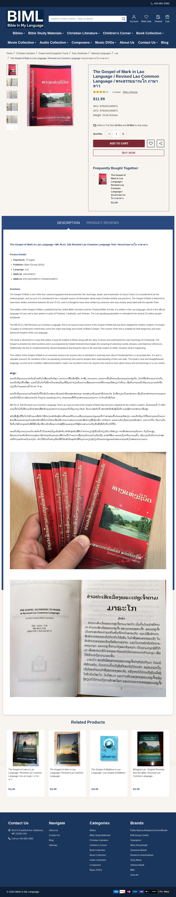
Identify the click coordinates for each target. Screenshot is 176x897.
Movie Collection (21, 42)
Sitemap (53, 845)
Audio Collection (53, 42)
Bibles (18, 33)
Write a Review (130, 92)
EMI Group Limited (139, 835)
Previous (9, 127)
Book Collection (149, 33)
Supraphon (135, 840)
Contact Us (147, 42)
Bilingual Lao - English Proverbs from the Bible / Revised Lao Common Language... (148, 772)
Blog (164, 42)
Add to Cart (119, 143)
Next (15, 127)
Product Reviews (102, 223)
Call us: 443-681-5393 (22, 838)
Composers (81, 42)
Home (10, 53)
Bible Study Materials (45, 33)
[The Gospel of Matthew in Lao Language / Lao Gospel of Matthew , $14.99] (108, 749)
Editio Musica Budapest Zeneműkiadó (148, 830)
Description (68, 223)
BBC (132, 870)
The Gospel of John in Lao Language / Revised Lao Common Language (66, 772)
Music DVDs (104, 42)
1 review (116, 92)
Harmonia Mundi (138, 850)
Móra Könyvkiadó (138, 845)
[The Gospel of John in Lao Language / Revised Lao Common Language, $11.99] (67, 749)
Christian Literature (82, 33)
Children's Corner (117, 33)
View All (134, 875)
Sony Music (136, 860)
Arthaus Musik (137, 865)
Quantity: (98, 134)
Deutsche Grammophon (142, 855)
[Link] (25, 18)
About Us (127, 42)
